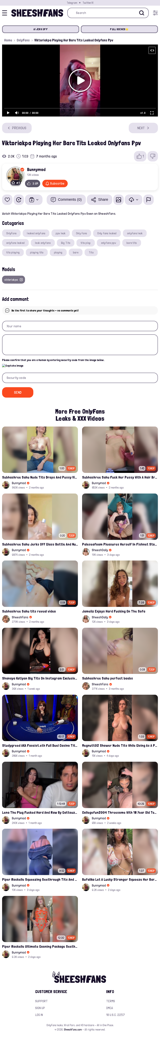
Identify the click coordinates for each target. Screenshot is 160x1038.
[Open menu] (155, 12)
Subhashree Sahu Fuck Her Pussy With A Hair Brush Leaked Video (120, 477)
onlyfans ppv (108, 242)
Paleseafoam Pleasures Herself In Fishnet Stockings (120, 544)
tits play (86, 242)
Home (8, 40)
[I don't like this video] (153, 156)
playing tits (36, 252)
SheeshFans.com (73, 1029)
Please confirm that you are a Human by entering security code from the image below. (53, 360)
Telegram (72, 2)
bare (75, 252)
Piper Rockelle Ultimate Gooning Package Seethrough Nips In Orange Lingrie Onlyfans (40, 946)
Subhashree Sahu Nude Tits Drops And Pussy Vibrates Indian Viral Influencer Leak (40, 477)
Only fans (81, 233)
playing (58, 252)
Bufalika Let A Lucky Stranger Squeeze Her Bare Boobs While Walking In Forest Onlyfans (120, 879)
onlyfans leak (135, 233)
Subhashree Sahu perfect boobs (107, 678)
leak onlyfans (43, 242)
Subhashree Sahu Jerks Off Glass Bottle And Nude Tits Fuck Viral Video (40, 544)
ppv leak (60, 233)
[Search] (141, 13)
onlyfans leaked (15, 242)
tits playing (13, 252)
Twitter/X (87, 2)
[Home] (37, 13)
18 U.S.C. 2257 (115, 1015)
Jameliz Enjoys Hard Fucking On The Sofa (113, 611)
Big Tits (65, 242)
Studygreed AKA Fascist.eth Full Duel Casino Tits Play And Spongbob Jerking (40, 745)
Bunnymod (36, 169)
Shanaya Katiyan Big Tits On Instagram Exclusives (40, 678)
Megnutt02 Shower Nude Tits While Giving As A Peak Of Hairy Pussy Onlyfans (120, 745)
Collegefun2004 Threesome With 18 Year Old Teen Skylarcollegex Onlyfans (120, 812)
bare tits (131, 242)
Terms (110, 1001)
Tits (91, 252)
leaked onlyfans (36, 233)
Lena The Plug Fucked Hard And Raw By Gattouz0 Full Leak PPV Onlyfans (40, 812)
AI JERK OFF (41, 29)
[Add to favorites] (7, 200)
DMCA (109, 1008)
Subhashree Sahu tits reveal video (29, 611)
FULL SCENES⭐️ (119, 29)
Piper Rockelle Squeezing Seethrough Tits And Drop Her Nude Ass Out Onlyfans (40, 879)
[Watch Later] (19, 200)
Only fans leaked (106, 233)
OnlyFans (23, 40)
